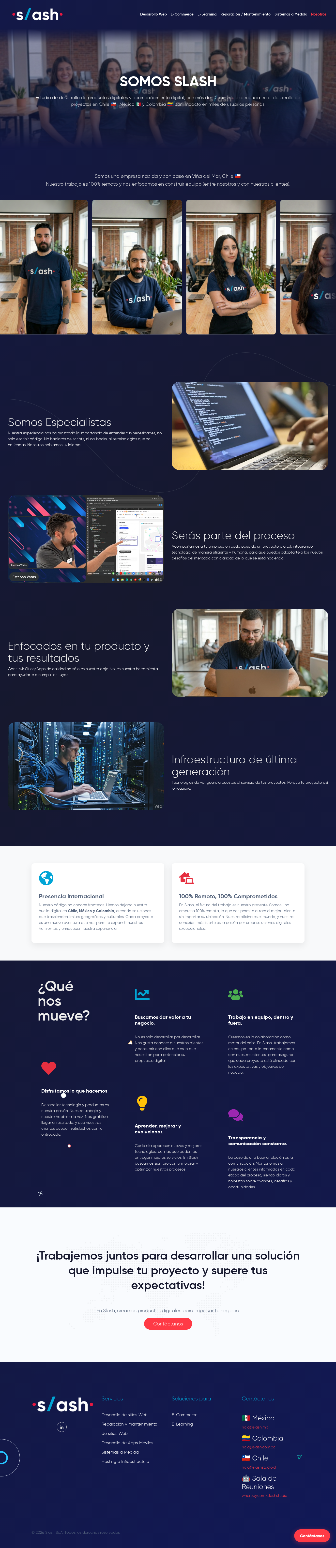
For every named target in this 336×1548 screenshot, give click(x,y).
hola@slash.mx (255, 1427)
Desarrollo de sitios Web (125, 1414)
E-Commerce (182, 14)
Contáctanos (312, 1535)
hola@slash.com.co (258, 1447)
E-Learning (207, 14)
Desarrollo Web (153, 14)
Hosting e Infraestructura (125, 1461)
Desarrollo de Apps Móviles (127, 1442)
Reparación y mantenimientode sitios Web (129, 1429)
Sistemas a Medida (291, 14)
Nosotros (318, 14)
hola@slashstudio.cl (259, 1467)
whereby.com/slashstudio (264, 1495)
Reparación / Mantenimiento (245, 14)
